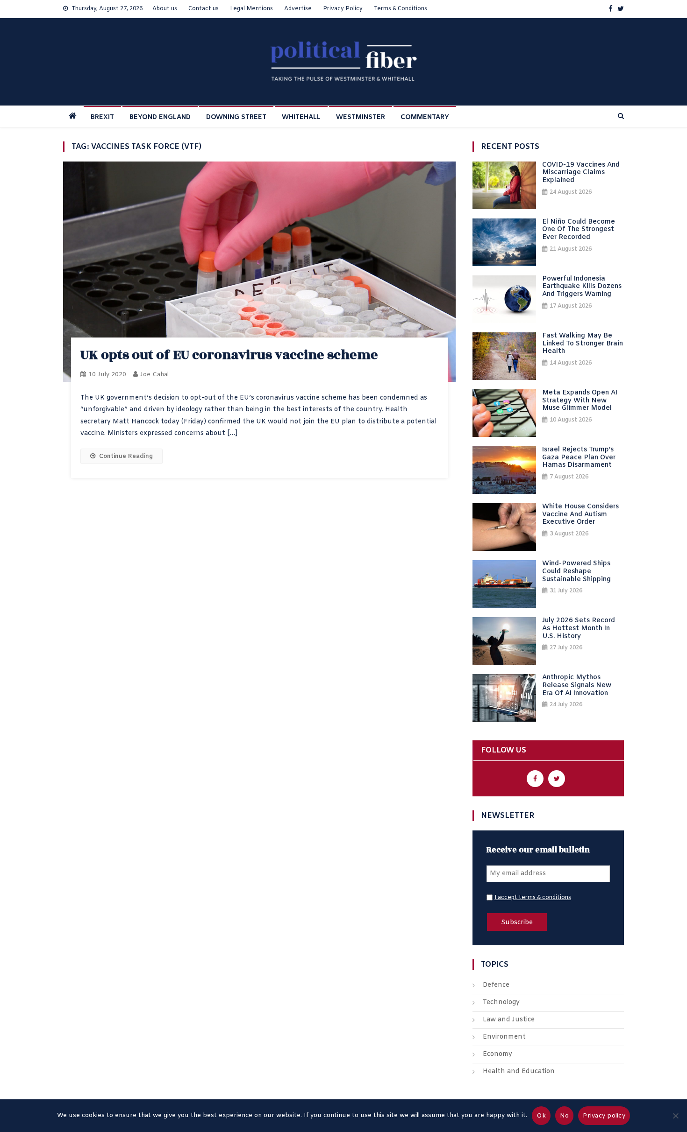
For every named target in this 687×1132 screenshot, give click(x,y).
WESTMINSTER (360, 117)
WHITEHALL (301, 117)
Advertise (298, 9)
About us (164, 9)
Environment (504, 1037)
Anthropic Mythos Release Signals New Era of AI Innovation (576, 685)
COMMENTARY (425, 117)
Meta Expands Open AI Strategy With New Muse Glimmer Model (579, 401)
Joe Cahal (154, 375)
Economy (497, 1054)
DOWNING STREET (236, 117)
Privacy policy (604, 1116)
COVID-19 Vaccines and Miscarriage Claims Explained (581, 173)
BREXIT (102, 117)
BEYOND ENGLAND (160, 117)
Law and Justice (509, 1019)
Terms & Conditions (400, 9)
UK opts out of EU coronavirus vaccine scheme (229, 355)
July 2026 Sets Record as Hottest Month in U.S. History (578, 628)
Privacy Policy (343, 9)
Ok (541, 1116)
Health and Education (519, 1071)
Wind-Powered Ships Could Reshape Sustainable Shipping (576, 572)
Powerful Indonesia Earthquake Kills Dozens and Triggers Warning (582, 287)
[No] (675, 1115)
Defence (496, 985)
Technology (501, 1002)
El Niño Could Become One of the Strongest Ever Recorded (578, 230)
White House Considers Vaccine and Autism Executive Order (580, 515)
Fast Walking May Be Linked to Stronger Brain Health (582, 344)
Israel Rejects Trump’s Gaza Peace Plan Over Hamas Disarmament (578, 458)
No (564, 1116)
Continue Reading (126, 456)
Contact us (203, 9)
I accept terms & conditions (532, 897)
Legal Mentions (251, 9)
